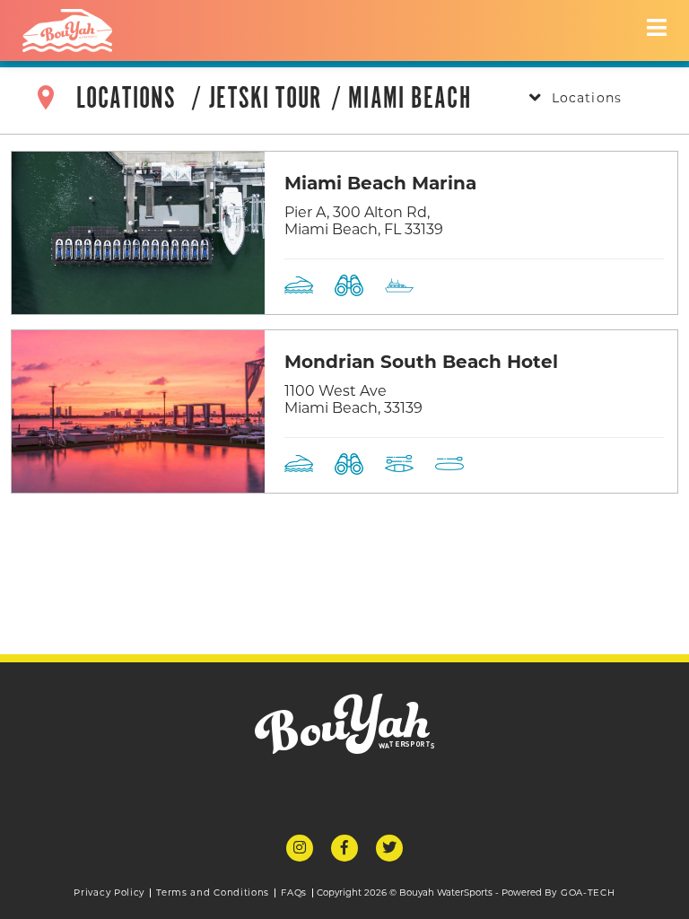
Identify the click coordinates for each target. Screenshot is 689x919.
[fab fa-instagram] (299, 848)
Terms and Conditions (212, 892)
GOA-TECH (588, 892)
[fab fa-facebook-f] (344, 848)
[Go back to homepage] (67, 30)
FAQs (294, 892)
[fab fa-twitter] (389, 848)
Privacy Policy (109, 892)
